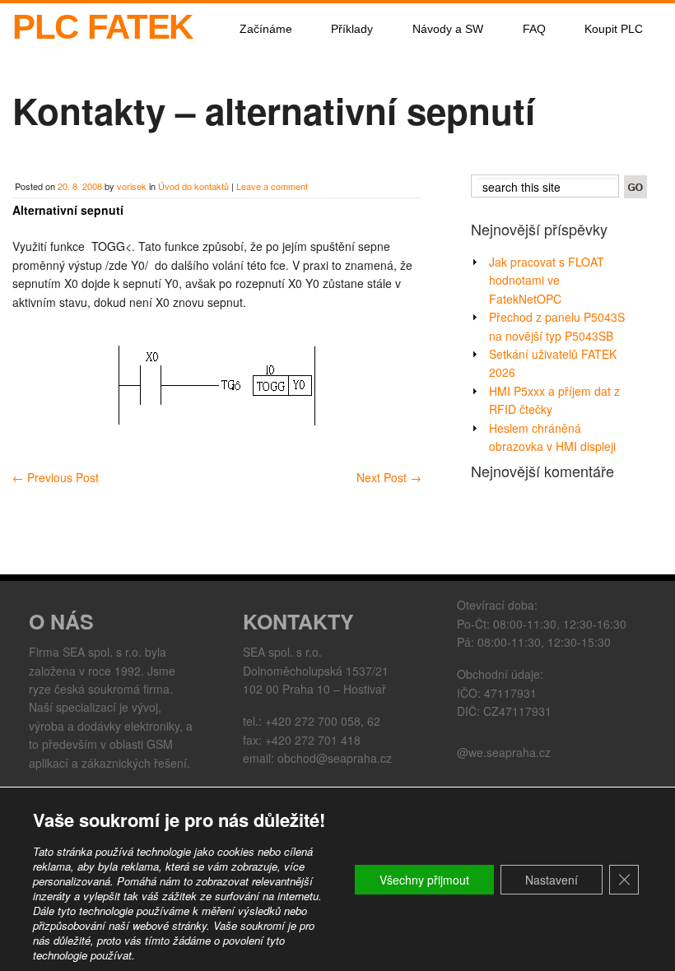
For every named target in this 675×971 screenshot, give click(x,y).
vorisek (132, 186)
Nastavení (551, 879)
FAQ (534, 28)
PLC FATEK (102, 26)
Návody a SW (447, 28)
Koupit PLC (613, 28)
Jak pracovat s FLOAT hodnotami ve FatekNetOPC (546, 280)
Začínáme (266, 28)
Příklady (352, 28)
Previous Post (55, 477)
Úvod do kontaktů (193, 186)
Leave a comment (272, 186)
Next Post (388, 477)
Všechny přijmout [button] (424, 879)
